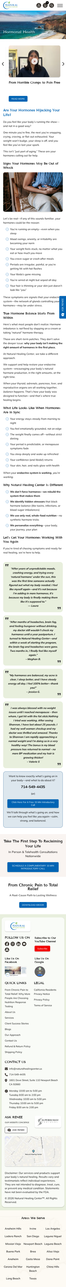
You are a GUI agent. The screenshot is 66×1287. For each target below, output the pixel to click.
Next (63, 63)
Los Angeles (52, 1228)
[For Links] (60, 5)
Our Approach (13, 1034)
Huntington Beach (33, 1268)
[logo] (10, 5)
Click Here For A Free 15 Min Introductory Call (33, 803)
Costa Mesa (33, 1258)
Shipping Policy (13, 1051)
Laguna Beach (53, 1243)
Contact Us (11, 1040)
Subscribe (42, 948)
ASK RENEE (18, 1129)
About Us (10, 1011)
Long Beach (13, 1278)
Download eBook (33, 904)
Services (9, 1017)
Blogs (8, 1029)
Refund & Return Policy (17, 1046)
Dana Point (52, 1258)
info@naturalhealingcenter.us (25, 1068)
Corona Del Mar (13, 1266)
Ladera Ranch (13, 1236)
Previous (3, 63)
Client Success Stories (17, 1023)
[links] (51, 5)
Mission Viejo (13, 1243)
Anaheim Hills (13, 1228)
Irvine (33, 1228)
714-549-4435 (17, 1074)
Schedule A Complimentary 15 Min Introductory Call (33, 867)
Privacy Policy (42, 999)
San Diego (33, 1236)
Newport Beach (33, 1243)
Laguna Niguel (53, 1236)
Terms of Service (43, 1005)
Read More (16, 98)
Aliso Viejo (53, 1251)
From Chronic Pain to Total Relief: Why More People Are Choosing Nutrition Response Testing (17, 998)
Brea (33, 1251)
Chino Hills (53, 1266)
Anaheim (13, 1258)
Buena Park (13, 1251)
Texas (33, 1278)
